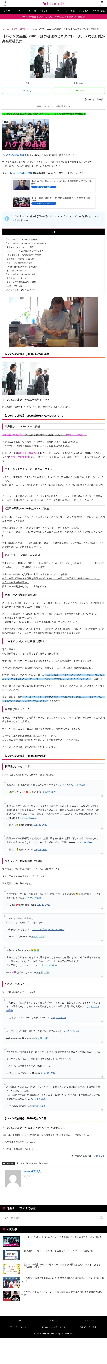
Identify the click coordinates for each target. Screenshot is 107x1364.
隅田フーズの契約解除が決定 (19, 263)
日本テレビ (9, 1163)
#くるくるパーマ (56, 929)
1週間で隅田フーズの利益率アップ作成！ (25, 255)
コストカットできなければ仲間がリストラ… (26, 251)
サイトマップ (88, 1320)
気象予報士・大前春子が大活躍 (20, 259)
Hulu (96, 216)
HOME (18, 1320)
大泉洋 (21, 1163)
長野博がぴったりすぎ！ (17, 278)
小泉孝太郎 (33, 1163)
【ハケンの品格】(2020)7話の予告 (20, 290)
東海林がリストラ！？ (16, 270)
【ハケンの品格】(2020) (21, 173)
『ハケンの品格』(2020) (14, 155)
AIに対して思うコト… (16, 286)
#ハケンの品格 (78, 785)
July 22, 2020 (49, 792)
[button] (101, 1218)
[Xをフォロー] (24, 1177)
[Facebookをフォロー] (29, 1177)
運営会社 (53, 1320)
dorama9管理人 (32, 1171)
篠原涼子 (45, 1163)
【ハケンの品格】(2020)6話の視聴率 (21, 239)
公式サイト (99, 1156)
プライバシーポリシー (18, 1327)
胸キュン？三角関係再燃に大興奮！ (22, 282)
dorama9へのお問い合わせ (53, 1327)
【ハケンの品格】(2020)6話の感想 (20, 274)
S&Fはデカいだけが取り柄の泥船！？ (23, 267)
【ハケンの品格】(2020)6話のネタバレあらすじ (26, 243)
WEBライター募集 (88, 1327)
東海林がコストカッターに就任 (20, 247)
